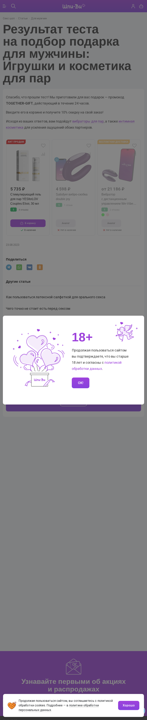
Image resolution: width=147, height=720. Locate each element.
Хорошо (129, 705)
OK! (80, 383)
